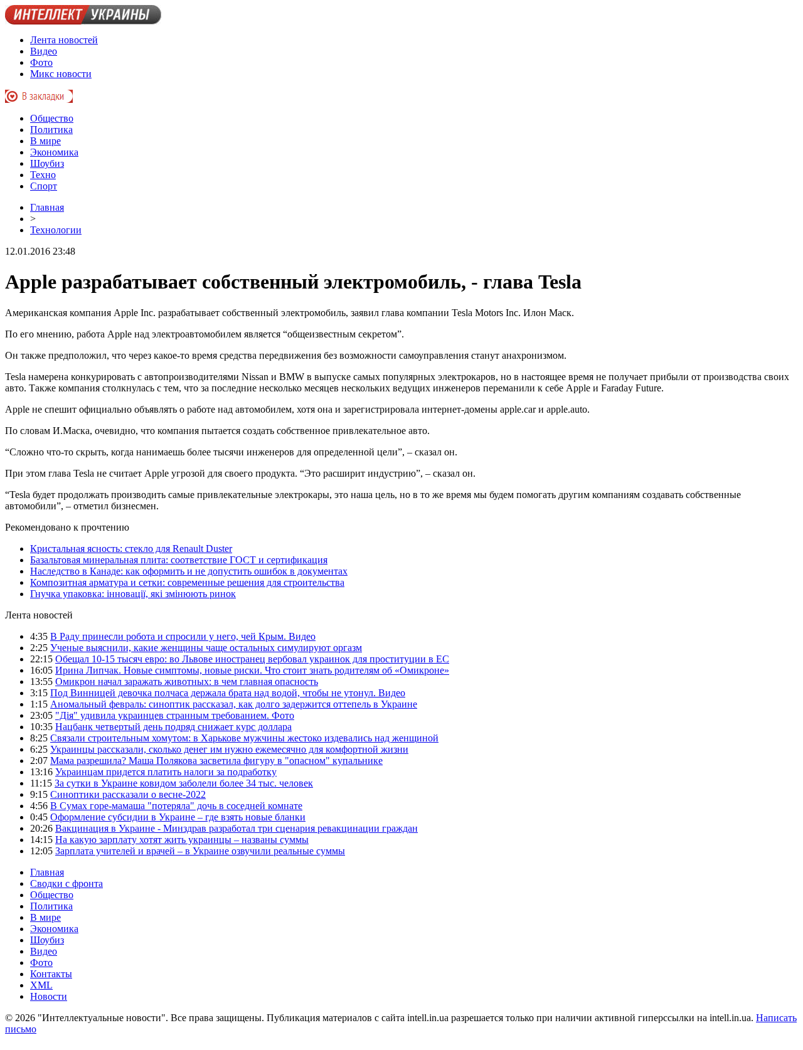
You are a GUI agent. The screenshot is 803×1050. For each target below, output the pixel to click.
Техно (43, 174)
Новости (48, 996)
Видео (43, 51)
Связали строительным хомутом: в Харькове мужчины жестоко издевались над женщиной (244, 738)
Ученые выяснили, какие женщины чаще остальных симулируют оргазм (206, 647)
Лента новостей (64, 39)
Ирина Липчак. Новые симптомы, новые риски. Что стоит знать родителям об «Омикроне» (252, 670)
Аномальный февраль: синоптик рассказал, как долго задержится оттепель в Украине (233, 704)
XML (41, 985)
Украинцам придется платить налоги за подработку (166, 771)
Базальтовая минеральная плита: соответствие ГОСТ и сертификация (178, 559)
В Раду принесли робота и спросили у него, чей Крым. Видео (183, 636)
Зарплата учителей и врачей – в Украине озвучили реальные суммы (200, 851)
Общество (51, 118)
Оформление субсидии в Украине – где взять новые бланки (178, 817)
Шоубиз (47, 163)
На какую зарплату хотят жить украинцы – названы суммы (182, 839)
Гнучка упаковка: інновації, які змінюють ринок (133, 593)
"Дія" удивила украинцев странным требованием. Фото (174, 715)
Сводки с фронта (66, 883)
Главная (47, 207)
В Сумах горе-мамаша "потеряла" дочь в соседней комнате (176, 805)
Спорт (43, 186)
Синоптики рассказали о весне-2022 (128, 794)
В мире (45, 140)
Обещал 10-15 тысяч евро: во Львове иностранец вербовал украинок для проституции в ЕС (252, 659)
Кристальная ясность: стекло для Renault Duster (131, 548)
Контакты (51, 973)
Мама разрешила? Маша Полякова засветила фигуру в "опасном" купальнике (216, 760)
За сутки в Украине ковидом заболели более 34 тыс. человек (184, 783)
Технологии (56, 230)
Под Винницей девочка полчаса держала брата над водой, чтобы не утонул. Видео (227, 692)
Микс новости (61, 73)
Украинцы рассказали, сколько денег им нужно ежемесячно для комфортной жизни (229, 749)
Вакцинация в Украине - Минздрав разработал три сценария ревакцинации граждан (236, 828)
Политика (51, 129)
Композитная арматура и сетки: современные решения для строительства (187, 582)
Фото (41, 62)
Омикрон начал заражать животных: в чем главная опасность (186, 681)
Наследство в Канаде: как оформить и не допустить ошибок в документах (189, 571)
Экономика (54, 152)
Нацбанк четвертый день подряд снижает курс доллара (173, 726)
